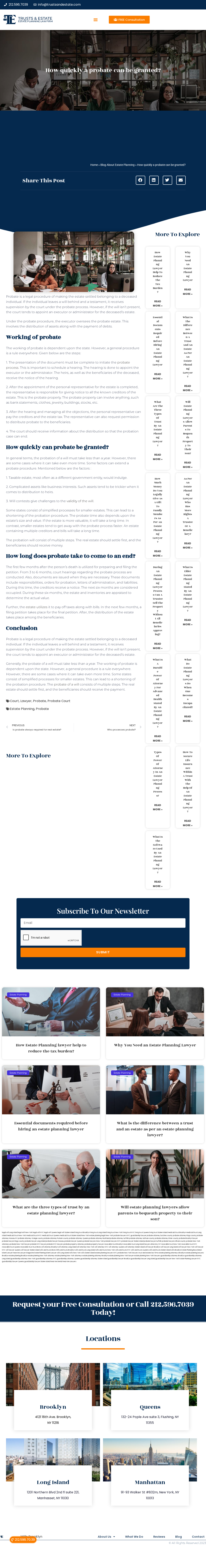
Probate (39, 701)
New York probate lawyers (116, 1235)
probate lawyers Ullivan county (174, 1241)
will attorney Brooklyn (49, 1247)
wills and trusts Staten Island (160, 1250)
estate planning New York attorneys (68, 1256)
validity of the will (80, 501)
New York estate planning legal (93, 1235)
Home (94, 164)
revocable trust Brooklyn (113, 1244)
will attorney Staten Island (135, 1247)
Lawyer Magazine (27, 1253)
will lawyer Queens (13, 1250)
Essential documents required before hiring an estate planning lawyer (158, 341)
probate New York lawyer (20, 1244)
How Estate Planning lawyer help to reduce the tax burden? (158, 272)
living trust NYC (129, 1232)
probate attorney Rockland (99, 1238)
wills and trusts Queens (140, 1250)
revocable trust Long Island (133, 1244)
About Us (104, 1537)
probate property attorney (74, 1244)
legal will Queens (50, 1232)
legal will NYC (38, 1232)
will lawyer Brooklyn (152, 1247)
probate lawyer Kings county (13, 1241)
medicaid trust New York (16, 1235)
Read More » (158, 303)
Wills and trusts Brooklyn (65, 1250)
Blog (178, 1537)
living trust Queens (142, 1232)
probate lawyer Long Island (35, 1241)
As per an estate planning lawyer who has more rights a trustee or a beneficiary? (188, 506)
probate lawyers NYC (112, 1241)
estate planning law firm (35, 21)
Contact (198, 1537)
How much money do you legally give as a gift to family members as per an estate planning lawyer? (158, 510)
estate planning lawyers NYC (106, 1253)
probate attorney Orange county (30, 1238)
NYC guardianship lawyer (136, 1235)
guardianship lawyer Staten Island (37, 1261)
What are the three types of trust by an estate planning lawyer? (158, 424)
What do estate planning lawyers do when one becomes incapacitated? (188, 683)
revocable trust (26, 1247)
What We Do (134, 1537)
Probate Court (58, 701)
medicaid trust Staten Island (70, 1235)
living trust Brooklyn (82, 1232)
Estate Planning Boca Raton (192, 1250)
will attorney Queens (117, 1247)
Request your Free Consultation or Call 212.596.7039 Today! (103, 1308)
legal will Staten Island (66, 1232)
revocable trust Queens (11, 1247)
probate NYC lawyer (38, 1244)
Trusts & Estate (35, 18)
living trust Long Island (98, 1232)
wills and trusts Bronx (48, 1250)
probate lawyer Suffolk (153, 1241)
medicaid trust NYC (33, 1235)
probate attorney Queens (79, 1238)
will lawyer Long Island (169, 1247)
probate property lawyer (94, 1244)
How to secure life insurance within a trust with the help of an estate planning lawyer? (188, 781)
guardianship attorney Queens (68, 1259)
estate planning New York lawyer (121, 1256)
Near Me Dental (56, 1261)
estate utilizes (36, 607)
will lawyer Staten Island (30, 1250)
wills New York (75, 1253)
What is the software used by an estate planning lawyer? (158, 854)
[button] (95, 19)
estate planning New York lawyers (147, 1256)
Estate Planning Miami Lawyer (45, 1253)
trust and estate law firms (148, 1253)
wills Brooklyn (176, 1250)
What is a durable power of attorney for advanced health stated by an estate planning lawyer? (158, 693)
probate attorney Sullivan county (141, 1238)
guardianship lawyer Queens (13, 1261)
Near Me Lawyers (69, 1261)
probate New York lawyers (127, 1253)
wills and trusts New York (105, 1250)
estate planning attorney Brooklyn (95, 1256)
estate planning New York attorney (41, 1256)
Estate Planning (22, 708)
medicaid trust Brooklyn (177, 1232)
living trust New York (115, 1232)
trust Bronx (37, 1247)
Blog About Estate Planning (117, 164)
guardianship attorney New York (23, 1259)
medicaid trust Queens (50, 1235)
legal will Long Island (10, 1232)
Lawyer (26, 701)
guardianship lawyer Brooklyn (119, 1259)
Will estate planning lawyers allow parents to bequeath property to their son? (188, 427)
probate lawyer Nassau (55, 1241)
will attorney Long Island (67, 1247)
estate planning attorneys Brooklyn (172, 1253)
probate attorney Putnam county (56, 1238)
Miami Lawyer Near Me (11, 1253)
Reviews (159, 1537)
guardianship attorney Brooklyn (172, 1256)
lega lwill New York (25, 1232)
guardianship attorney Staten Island (93, 1259)
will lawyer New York (186, 1247)
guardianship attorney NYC (46, 1259)
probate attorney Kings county (184, 1235)
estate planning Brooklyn (18, 1256)
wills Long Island (63, 1253)
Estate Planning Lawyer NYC (190, 1259)
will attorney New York (85, 1247)
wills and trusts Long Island (85, 1250)
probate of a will (66, 684)
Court (14, 701)
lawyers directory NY (152, 1244)
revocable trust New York (171, 1244)
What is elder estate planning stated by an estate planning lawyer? (188, 589)
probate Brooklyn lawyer (188, 1238)
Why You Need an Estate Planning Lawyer (188, 266)
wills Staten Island (88, 1253)
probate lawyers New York (93, 1241)
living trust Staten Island (158, 1232)
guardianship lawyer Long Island (143, 1259)
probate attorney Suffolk (119, 1238)
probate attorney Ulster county (166, 1238)
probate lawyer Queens (73, 1241)
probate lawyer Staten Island (132, 1241)
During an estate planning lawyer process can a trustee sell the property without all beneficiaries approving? (158, 600)
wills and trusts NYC (123, 1250)
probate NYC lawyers (54, 1244)
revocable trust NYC (189, 1244)
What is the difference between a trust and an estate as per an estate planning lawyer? (188, 347)
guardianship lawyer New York (167, 1259)
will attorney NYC (101, 1247)
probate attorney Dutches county (159, 1235)
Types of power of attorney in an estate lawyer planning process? (158, 774)
